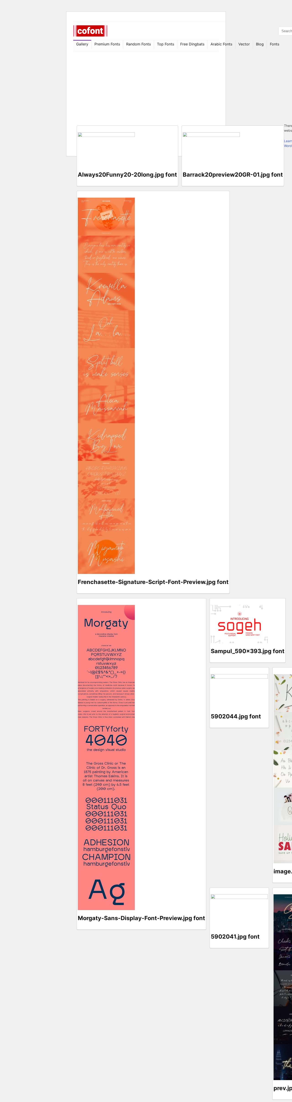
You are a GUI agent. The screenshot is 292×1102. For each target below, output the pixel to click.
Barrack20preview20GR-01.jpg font (233, 174)
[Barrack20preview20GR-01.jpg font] (211, 135)
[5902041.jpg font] (239, 897)
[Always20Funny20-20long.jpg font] (106, 135)
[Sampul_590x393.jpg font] (239, 607)
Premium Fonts (107, 44)
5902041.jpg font (235, 936)
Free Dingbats (192, 44)
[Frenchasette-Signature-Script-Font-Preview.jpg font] (106, 200)
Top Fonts (165, 44)
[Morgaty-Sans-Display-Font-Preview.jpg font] (106, 607)
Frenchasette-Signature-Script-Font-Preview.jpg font (153, 581)
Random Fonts (138, 44)
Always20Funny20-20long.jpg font (127, 174)
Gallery (82, 44)
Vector (244, 44)
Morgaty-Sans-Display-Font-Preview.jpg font (141, 918)
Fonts (274, 44)
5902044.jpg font (236, 716)
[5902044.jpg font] (239, 676)
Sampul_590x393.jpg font (247, 651)
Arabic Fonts (221, 44)
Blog (260, 44)
